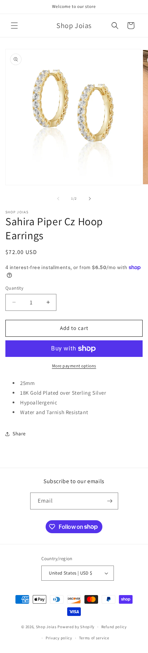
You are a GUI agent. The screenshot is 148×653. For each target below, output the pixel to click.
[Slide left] (58, 199)
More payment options (74, 365)
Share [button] (19, 433)
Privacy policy (59, 637)
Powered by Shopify (75, 626)
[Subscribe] (110, 501)
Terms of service (94, 637)
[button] (14, 25)
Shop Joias (46, 626)
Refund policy (114, 626)
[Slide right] (90, 199)
